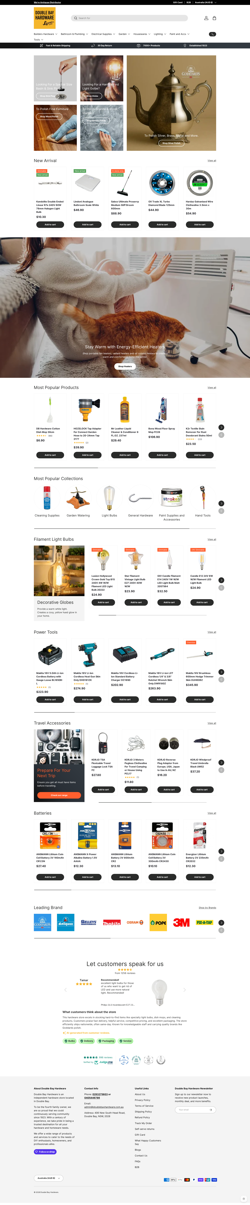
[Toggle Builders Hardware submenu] (56, 34)
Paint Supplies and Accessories (171, 517)
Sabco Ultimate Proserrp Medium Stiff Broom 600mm (125, 205)
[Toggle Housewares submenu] (149, 34)
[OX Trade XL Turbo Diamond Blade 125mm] (162, 183)
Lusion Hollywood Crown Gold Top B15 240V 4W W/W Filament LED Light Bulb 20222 (103, 582)
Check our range (59, 795)
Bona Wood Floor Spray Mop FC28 (161, 430)
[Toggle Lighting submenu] (165, 34)
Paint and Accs (178, 34)
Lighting (158, 34)
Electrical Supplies (102, 34)
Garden (123, 34)
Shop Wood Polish (49, 116)
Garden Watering (78, 515)
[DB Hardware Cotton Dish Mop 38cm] (50, 410)
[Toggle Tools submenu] (42, 39)
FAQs (137, 1161)
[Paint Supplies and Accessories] (172, 498)
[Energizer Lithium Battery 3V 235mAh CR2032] (200, 835)
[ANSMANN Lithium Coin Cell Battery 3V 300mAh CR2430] (162, 835)
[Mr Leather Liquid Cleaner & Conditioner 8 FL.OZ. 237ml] (125, 410)
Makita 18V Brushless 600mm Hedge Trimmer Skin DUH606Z (200, 676)
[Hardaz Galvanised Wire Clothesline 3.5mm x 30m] (200, 183)
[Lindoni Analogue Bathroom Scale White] (87, 183)
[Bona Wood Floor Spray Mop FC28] (162, 410)
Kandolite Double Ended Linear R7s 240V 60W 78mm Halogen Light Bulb (50, 206)
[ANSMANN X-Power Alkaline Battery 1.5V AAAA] (87, 835)
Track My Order (143, 1123)
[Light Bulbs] (109, 498)
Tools (37, 39)
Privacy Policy (142, 1100)
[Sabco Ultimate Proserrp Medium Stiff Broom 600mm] (125, 183)
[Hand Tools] (203, 498)
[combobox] (129, 18)
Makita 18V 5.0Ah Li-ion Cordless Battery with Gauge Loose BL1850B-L (50, 678)
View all (212, 160)
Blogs (138, 1149)
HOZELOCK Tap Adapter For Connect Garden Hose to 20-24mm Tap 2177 (87, 433)
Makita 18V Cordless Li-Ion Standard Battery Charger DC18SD (124, 676)
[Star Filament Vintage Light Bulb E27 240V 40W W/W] (136, 559)
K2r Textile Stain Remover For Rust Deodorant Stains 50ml (199, 432)
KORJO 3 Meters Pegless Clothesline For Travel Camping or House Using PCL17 (136, 766)
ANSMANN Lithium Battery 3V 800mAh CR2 (122, 858)
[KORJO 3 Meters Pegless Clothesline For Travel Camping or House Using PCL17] (136, 743)
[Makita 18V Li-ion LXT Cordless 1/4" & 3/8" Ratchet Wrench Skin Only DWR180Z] (162, 654)
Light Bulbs (109, 515)
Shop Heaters (125, 366)
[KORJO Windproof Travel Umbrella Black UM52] (202, 743)
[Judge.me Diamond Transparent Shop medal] (124, 1060)
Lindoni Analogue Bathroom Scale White (86, 203)
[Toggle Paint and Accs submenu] (188, 34)
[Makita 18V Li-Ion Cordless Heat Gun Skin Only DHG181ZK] (87, 654)
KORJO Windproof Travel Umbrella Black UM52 (200, 763)
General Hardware (140, 515)
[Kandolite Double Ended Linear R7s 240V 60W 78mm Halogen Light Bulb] (50, 183)
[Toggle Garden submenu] (129, 34)
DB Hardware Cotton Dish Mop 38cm (48, 430)
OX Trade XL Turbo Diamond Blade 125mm (161, 203)
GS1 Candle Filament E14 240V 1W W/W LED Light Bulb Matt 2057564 (169, 581)
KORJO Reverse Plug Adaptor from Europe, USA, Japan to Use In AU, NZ (168, 765)
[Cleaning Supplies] (47, 498)
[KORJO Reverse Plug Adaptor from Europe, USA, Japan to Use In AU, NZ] (169, 743)
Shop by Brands (207, 907)
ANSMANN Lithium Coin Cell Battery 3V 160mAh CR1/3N (50, 858)
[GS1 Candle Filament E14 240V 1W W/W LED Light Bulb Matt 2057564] (169, 559)
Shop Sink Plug (47, 96)
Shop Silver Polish (171, 143)
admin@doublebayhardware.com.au (104, 1107)
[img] (125, 969)
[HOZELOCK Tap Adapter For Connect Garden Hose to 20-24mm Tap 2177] (87, 410)
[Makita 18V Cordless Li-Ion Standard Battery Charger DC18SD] (125, 654)
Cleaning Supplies (47, 515)
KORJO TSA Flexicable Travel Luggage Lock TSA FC (102, 765)
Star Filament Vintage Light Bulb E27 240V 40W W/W (135, 581)
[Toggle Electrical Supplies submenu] (114, 34)
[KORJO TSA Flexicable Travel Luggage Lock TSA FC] (103, 743)
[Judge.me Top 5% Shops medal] (161, 1060)
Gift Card (177, 2)
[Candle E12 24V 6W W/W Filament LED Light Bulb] (202, 559)
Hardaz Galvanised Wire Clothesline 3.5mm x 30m (199, 205)
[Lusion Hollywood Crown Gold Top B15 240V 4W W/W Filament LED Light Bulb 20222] (103, 559)
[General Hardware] (140, 498)
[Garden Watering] (78, 498)
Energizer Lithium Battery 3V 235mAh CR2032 (197, 858)
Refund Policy (142, 1117)
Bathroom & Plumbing (73, 34)
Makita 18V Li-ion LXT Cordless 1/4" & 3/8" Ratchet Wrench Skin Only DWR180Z (160, 678)
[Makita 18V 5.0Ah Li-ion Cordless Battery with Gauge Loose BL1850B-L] (50, 654)
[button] (214, 18)
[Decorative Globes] (59, 571)
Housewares (140, 34)
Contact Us (141, 1155)
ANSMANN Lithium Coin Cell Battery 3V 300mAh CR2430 (161, 858)
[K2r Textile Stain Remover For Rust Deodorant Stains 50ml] (200, 410)
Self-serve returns (144, 1129)
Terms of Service (144, 1105)
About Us (140, 1094)
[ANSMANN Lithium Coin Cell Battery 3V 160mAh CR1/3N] (50, 835)
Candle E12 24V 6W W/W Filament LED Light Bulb (201, 579)
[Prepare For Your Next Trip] (59, 746)
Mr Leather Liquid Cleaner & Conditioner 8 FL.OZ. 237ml (124, 432)
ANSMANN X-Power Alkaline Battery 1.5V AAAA (85, 858)
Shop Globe (92, 96)
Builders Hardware (44, 34)
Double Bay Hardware (49, 1192)
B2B (189, 2)
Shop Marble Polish (96, 120)
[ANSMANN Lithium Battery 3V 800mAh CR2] (125, 835)
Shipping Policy (143, 1111)
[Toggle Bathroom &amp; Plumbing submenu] (87, 34)
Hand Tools (203, 515)
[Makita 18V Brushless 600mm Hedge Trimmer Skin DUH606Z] (200, 654)
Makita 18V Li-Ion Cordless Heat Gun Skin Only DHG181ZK (87, 676)
